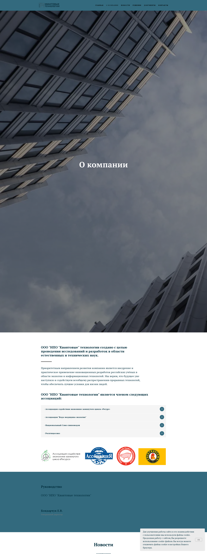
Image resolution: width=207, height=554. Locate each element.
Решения (137, 5)
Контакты (163, 5)
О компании (112, 5)
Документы (149, 5)
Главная (99, 5)
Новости (125, 5)
